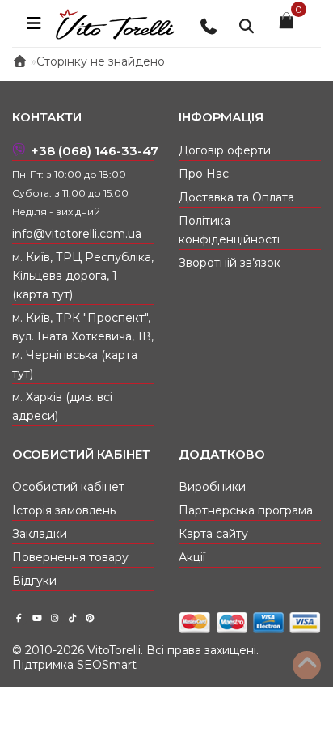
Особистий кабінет (68, 487)
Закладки (39, 533)
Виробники (212, 487)
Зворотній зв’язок (229, 263)
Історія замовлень (64, 510)
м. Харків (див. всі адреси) (62, 406)
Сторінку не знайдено (100, 61)
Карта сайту (213, 533)
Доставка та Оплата (236, 197)
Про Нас (204, 174)
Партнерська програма (246, 510)
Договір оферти (225, 150)
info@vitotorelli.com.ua (76, 233)
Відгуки (34, 580)
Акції (192, 557)
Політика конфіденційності (229, 230)
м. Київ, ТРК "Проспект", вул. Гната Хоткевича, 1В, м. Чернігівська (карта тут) (83, 346)
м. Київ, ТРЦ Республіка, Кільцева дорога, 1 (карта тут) (83, 276)
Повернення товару (70, 557)
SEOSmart (107, 665)
